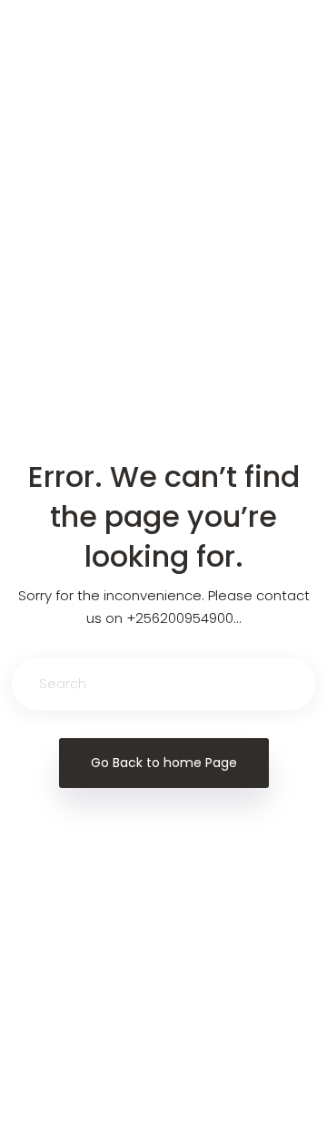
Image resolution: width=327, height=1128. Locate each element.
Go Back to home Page (164, 763)
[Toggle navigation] (43, 51)
